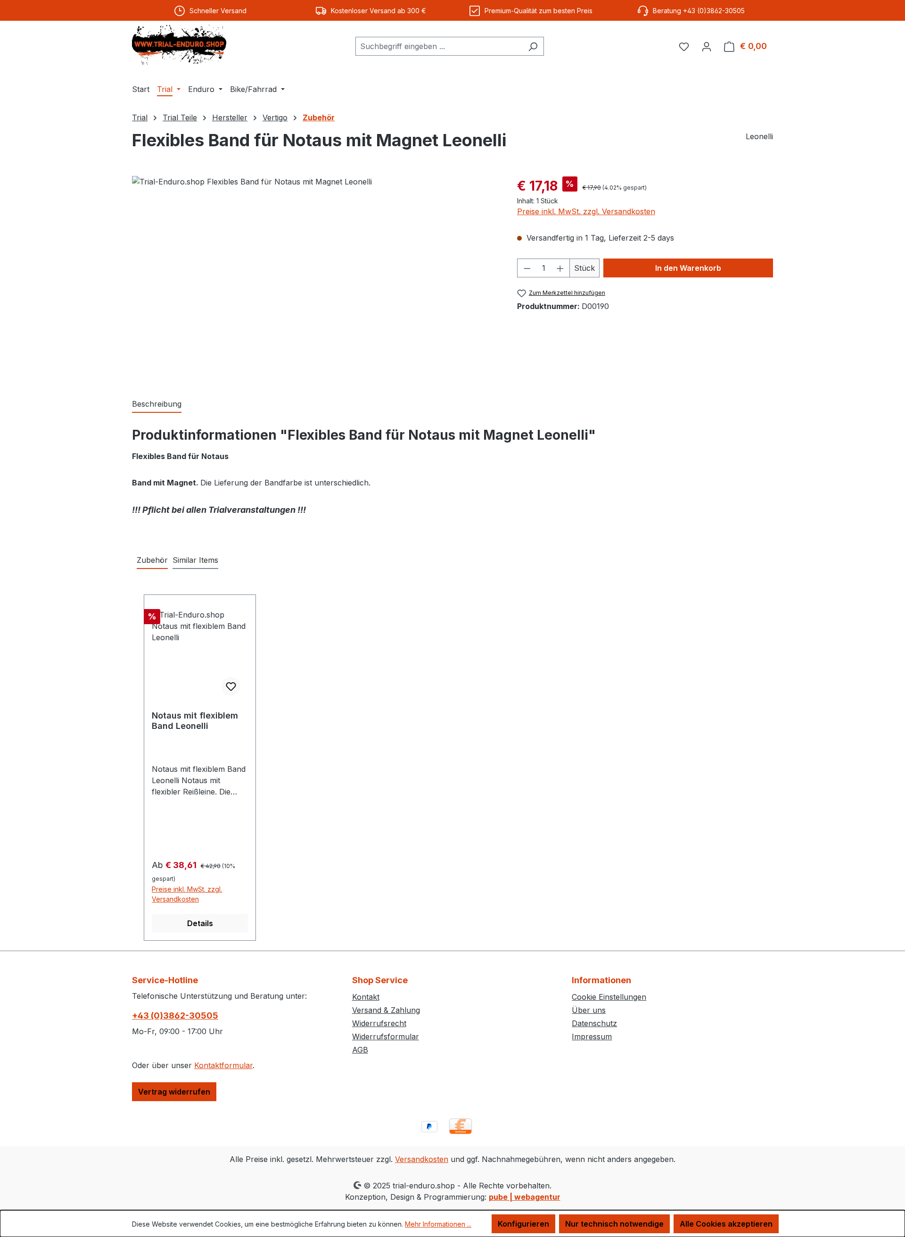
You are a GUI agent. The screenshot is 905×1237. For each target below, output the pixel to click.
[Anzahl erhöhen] (560, 268)
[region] (315, 277)
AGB (360, 1049)
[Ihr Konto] (706, 46)
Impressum (592, 1036)
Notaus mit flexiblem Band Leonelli (195, 720)
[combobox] (438, 46)
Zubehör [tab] (152, 560)
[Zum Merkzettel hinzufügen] (231, 686)
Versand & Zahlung (386, 1010)
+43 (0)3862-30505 (175, 1015)
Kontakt (365, 997)
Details (200, 923)
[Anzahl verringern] (527, 268)
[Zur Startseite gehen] (179, 45)
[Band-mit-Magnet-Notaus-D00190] (315, 277)
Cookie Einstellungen (609, 997)
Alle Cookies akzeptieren (726, 1224)
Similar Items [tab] (195, 560)
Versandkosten (421, 1159)
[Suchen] (533, 46)
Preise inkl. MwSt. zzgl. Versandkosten (586, 211)
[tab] (156, 404)
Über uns (589, 1010)
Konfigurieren (523, 1224)
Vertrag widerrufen (174, 1091)
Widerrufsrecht (379, 1023)
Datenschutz (594, 1023)
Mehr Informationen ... (438, 1224)
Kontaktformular (223, 1065)
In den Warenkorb (688, 268)
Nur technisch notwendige (614, 1224)
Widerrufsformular (385, 1036)
